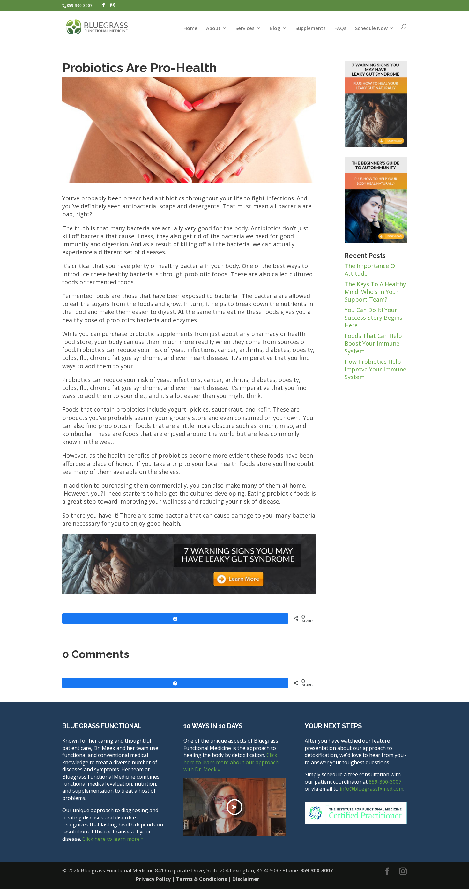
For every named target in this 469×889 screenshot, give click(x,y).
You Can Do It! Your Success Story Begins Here (373, 317)
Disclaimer (245, 879)
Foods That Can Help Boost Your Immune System (373, 343)
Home (190, 28)
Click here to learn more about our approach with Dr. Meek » (231, 762)
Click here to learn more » (113, 838)
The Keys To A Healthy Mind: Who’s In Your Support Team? (375, 291)
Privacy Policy (153, 879)
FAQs (340, 28)
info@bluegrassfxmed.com (371, 788)
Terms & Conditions (201, 879)
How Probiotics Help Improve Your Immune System (375, 369)
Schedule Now (371, 28)
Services (245, 28)
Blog (275, 28)
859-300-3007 (79, 5)
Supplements (310, 28)
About (213, 28)
